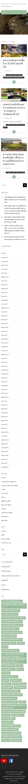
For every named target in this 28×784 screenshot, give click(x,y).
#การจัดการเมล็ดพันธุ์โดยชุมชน (12, 601)
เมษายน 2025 (4, 292)
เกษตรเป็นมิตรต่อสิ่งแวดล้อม (11, 725)
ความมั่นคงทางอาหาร (9, 676)
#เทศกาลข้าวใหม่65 (9, 636)
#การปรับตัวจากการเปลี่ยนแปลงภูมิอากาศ (13, 606)
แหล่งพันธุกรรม (5, 516)
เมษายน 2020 (4, 459)
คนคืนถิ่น (5, 673)
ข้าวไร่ (20, 669)
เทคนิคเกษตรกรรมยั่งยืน (7, 512)
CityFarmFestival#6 (8, 643)
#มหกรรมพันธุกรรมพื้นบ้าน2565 (12, 621)
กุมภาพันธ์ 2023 (4, 346)
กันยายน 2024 (4, 315)
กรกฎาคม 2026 (4, 261)
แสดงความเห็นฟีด (5, 539)
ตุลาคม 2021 (4, 401)
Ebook (21, 643)
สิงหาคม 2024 (4, 319)
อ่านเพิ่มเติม (11, 81)
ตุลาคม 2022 (4, 358)
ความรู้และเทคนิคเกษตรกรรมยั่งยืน (9, 485)
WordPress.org (6, 542)
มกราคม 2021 (4, 436)
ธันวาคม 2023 (4, 343)
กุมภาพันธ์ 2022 (4, 385)
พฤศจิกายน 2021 (5, 397)
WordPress (15, 781)
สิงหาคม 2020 (4, 443)
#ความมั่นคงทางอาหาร (9, 614)
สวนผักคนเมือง (5, 566)
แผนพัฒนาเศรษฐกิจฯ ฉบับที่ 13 (11, 736)
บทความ (3, 497)
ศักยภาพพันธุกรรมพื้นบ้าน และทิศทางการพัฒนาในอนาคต (13, 706)
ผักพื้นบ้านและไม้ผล (6, 501)
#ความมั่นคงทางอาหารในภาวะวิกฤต (13, 617)
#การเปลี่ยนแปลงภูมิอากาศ (10, 610)
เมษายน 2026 (4, 269)
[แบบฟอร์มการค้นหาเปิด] (24, 12)
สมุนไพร (5, 715)
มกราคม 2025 (4, 304)
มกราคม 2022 (4, 389)
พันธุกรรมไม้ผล (20, 687)
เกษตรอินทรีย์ (7, 722)
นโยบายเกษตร (4, 493)
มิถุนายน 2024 (4, 323)
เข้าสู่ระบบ (3, 531)
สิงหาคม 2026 (4, 257)
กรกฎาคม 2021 (4, 412)
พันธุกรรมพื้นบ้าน (7, 77)
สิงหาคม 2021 (4, 408)
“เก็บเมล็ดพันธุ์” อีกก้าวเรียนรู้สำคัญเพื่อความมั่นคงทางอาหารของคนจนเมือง (15, 199)
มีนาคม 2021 (4, 428)
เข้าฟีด (2, 535)
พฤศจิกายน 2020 (5, 440)
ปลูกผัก (5, 680)
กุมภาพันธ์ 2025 (4, 300)
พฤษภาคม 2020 (4, 455)
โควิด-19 (5, 127)
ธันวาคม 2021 (4, 393)
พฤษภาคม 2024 (4, 327)
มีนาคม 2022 (4, 381)
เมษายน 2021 (4, 424)
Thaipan (3, 585)
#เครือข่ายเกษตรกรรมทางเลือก (11, 632)
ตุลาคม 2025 (4, 280)
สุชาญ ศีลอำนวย (18, 715)
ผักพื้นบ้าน (6, 684)
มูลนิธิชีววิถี (4, 580)
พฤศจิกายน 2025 (5, 277)
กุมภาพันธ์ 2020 (4, 467)
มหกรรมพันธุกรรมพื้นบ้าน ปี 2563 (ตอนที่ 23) (13, 63)
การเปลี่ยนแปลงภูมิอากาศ (10, 650)
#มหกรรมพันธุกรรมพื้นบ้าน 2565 (12, 625)
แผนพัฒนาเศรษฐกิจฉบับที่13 (11, 733)
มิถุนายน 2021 (4, 416)
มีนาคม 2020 (4, 463)
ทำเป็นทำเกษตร (6, 571)
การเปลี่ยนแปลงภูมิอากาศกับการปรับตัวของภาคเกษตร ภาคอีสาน (13, 661)
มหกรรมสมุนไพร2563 (9, 698)
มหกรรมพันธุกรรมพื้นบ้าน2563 (18, 77)
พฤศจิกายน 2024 (5, 308)
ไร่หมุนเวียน (17, 740)
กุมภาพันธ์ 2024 (4, 339)
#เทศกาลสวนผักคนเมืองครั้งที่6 (12, 639)
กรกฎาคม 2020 (4, 447)
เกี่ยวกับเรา (3, 508)
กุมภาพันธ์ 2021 (4, 432)
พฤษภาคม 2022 (4, 374)
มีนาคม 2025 (4, 296)
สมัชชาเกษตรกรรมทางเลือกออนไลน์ (13, 711)
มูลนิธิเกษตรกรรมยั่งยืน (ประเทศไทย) (13, 4)
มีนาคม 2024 (4, 335)
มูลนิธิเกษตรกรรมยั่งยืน (9, 702)
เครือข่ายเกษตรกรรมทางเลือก (10, 575)
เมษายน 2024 (4, 331)
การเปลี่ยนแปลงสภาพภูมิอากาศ (8, 481)
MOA (4, 646)
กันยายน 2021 (4, 405)
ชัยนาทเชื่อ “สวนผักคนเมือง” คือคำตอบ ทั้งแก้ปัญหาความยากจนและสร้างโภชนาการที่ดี (14, 219)
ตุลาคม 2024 (4, 311)
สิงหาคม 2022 (4, 366)
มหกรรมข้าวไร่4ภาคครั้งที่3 (10, 691)
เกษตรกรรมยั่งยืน (21, 124)
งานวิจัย (3, 489)
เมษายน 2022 (4, 377)
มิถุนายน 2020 (4, 451)
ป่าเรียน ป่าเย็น (16, 680)
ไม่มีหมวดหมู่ (4, 520)
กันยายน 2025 (4, 284)
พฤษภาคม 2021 (4, 420)
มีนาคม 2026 (4, 273)
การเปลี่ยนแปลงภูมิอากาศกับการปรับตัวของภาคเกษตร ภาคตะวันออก (13, 655)
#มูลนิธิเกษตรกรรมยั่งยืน (10, 628)
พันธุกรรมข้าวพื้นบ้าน (6, 505)
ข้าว (7, 124)
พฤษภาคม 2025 (4, 288)
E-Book (3, 477)
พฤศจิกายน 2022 (5, 354)
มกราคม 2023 (4, 350)
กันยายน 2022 (4, 362)
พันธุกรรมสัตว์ (7, 687)
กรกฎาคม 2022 (4, 370)
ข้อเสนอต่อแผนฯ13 (8, 669)
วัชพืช (22, 702)
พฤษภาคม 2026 (4, 265)
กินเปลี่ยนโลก (5, 589)
